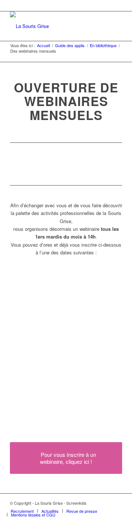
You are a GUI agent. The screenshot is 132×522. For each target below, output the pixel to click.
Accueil (43, 45)
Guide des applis (70, 45)
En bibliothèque (103, 45)
